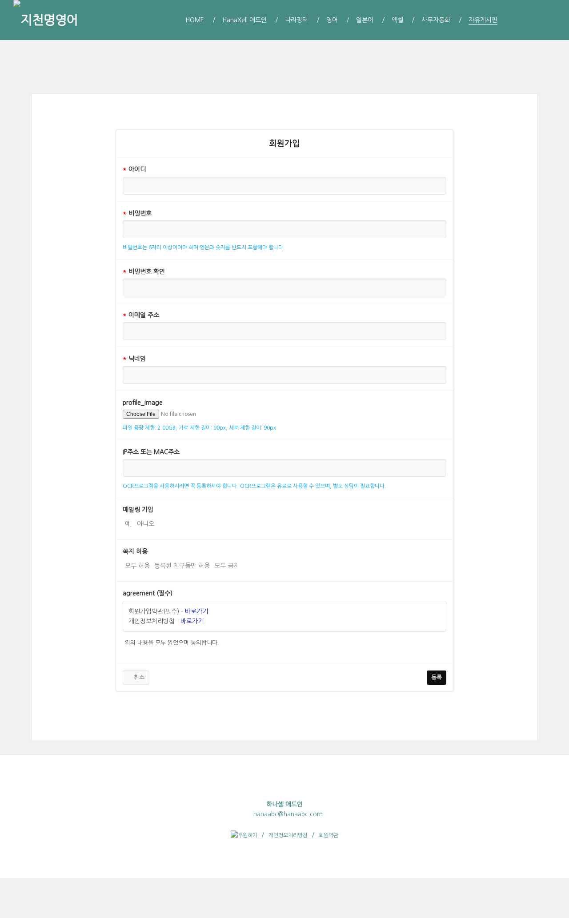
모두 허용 (137, 566)
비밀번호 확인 (144, 271)
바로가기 (196, 611)
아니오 (145, 524)
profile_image (143, 402)
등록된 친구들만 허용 (182, 566)
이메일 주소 (141, 315)
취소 (138, 677)
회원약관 (328, 835)
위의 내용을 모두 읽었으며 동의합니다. (172, 643)
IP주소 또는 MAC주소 (151, 452)
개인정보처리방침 (288, 835)
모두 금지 (226, 566)
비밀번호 (137, 213)
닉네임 (134, 358)
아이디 (134, 169)
